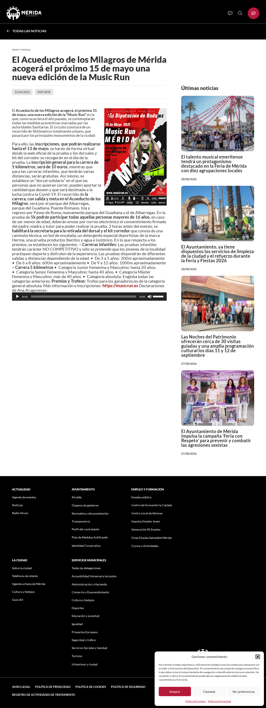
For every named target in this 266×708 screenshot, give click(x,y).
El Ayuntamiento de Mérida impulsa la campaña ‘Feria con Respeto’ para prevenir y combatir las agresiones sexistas (216, 438)
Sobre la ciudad (22, 568)
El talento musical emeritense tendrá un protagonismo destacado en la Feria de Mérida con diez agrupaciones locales (214, 163)
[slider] (159, 296)
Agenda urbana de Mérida (28, 584)
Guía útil (17, 599)
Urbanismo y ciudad (84, 664)
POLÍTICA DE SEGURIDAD (128, 686)
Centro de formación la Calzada (151, 505)
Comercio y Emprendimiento (90, 592)
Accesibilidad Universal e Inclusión (94, 576)
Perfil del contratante (85, 529)
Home (15, 49)
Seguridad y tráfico (84, 640)
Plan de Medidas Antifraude (90, 537)
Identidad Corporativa (86, 545)
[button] (258, 657)
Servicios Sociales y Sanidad (89, 648)
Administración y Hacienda (89, 584)
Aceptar (174, 691)
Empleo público (141, 497)
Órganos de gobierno (85, 505)
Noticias (26, 49)
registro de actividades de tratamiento (43, 694)
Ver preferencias (243, 691)
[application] (89, 296)
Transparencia (81, 521)
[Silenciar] (150, 296)
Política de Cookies (195, 701)
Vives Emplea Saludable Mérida (151, 537)
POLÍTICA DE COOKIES (90, 686)
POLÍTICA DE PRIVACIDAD (52, 686)
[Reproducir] (17, 296)
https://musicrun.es (120, 285)
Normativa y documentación (90, 513)
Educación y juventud (85, 616)
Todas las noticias (29, 31)
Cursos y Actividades (144, 546)
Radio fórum (20, 513)
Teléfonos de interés (25, 576)
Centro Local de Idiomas (147, 513)
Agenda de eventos (24, 497)
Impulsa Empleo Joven (145, 521)
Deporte (44, 92)
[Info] (230, 13)
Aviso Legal (21, 686)
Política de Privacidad (219, 701)
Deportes (78, 608)
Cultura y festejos (23, 591)
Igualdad (77, 624)
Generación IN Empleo (145, 529)
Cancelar (209, 691)
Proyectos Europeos (85, 632)
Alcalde (76, 497)
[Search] (240, 13)
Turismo (77, 656)
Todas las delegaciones (86, 568)
